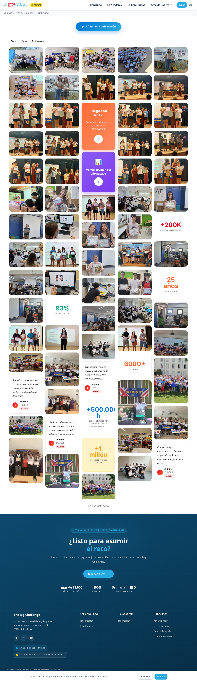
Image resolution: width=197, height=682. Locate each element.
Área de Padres (160, 5)
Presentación (86, 620)
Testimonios (38, 41)
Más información (100, 676)
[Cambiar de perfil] (190, 5)
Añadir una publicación (101, 26)
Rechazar (145, 676)
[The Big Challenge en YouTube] (31, 638)
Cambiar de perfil (163, 636)
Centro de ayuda (162, 631)
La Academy (114, 5)
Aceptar (161, 676)
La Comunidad (136, 5)
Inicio (9, 12)
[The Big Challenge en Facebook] (16, 638)
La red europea (162, 625)
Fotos (24, 41)
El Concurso (94, 5)
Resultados (85, 625)
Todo (13, 41)
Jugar (182, 4)
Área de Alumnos (24, 12)
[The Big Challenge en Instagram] (24, 638)
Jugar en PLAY (96, 573)
